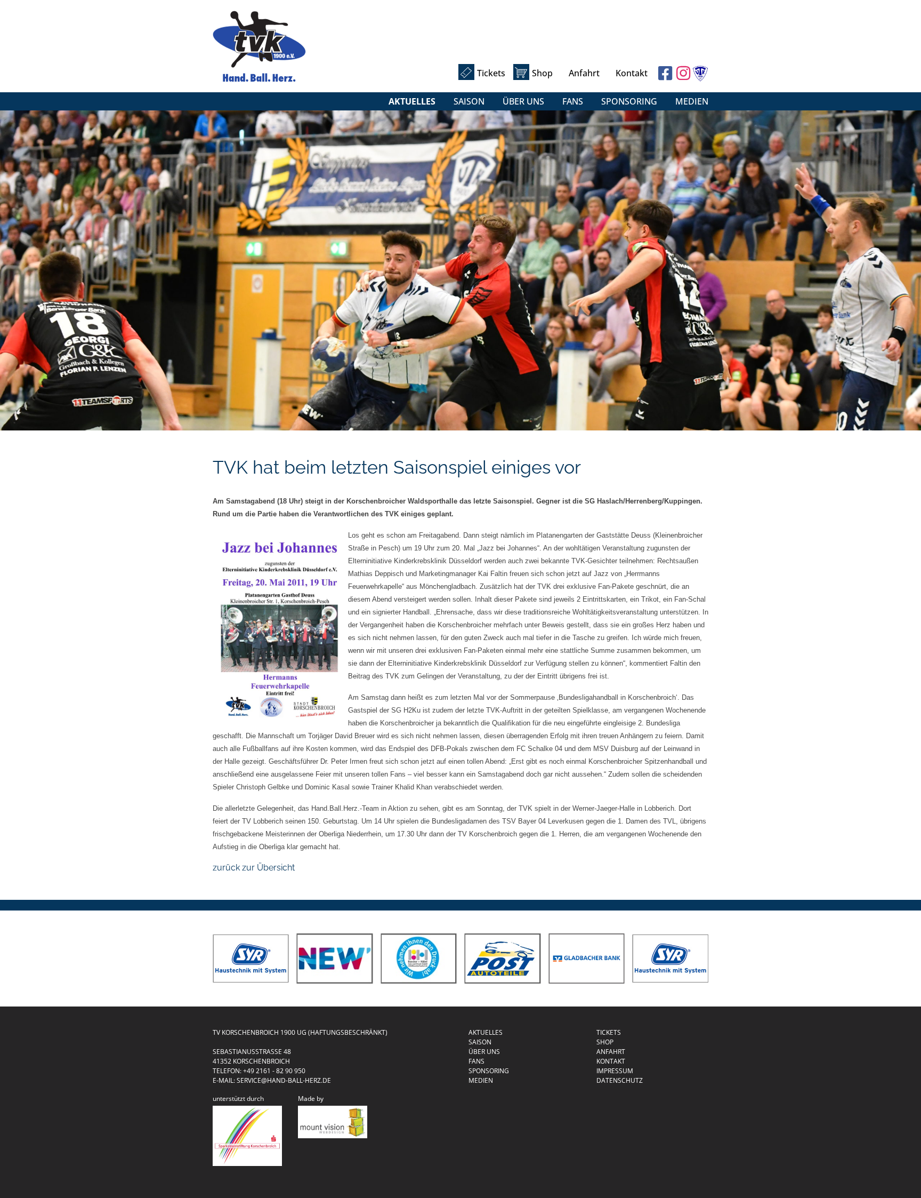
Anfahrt (584, 73)
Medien (691, 101)
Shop (542, 73)
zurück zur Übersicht (254, 867)
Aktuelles (412, 101)
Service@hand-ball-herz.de (284, 1080)
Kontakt (632, 73)
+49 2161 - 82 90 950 (274, 1070)
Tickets (491, 73)
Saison (469, 101)
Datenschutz (619, 1080)
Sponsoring (629, 101)
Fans (572, 101)
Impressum (614, 1070)
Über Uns (523, 101)
